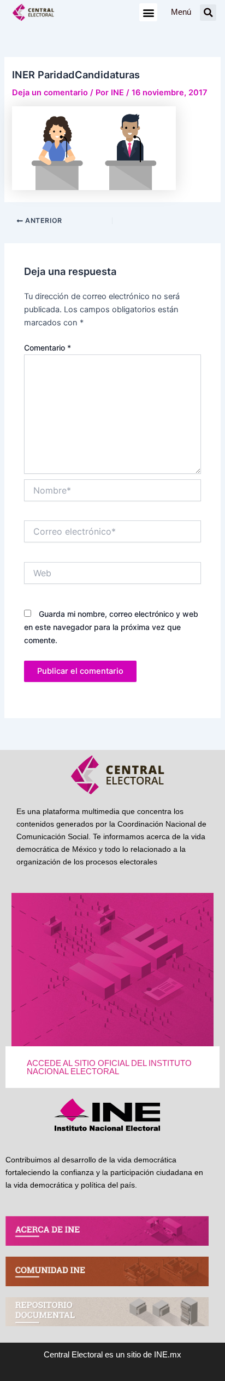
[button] (148, 12)
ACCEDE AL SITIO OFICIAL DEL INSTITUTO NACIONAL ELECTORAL (109, 1067)
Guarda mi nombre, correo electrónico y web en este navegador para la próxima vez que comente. (111, 627)
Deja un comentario (50, 93)
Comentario (47, 347)
